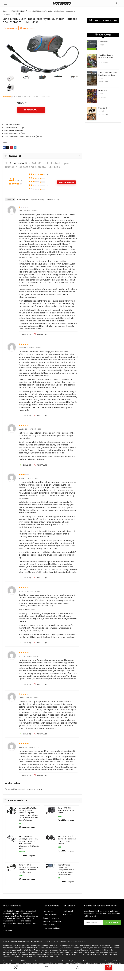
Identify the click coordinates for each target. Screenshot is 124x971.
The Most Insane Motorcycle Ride (105, 56)
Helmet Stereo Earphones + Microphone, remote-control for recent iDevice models (67, 870)
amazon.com (103, 62)
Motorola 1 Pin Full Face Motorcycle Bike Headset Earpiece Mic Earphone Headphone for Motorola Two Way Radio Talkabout (29, 814)
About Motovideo (50, 914)
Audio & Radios (18, 11)
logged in (22, 789)
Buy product (31, 109)
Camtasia (103, 41)
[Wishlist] (46, 967)
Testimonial (68, 911)
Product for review (51, 918)
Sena (5, 142)
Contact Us (48, 911)
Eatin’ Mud (102, 90)
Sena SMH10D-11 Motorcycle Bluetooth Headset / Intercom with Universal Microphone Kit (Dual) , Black (29, 842)
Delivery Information (52, 921)
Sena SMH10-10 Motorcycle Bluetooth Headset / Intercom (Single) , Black (28, 868)
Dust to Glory (104, 108)
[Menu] (5, 3)
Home (5, 11)
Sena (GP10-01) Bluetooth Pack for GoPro (66, 810)
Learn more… (8, 931)
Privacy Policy (49, 925)
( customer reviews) (22, 97)
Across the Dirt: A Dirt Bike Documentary (107, 73)
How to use (67, 914)
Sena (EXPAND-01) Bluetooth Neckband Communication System (67, 840)
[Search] (117, 3)
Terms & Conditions (51, 928)
